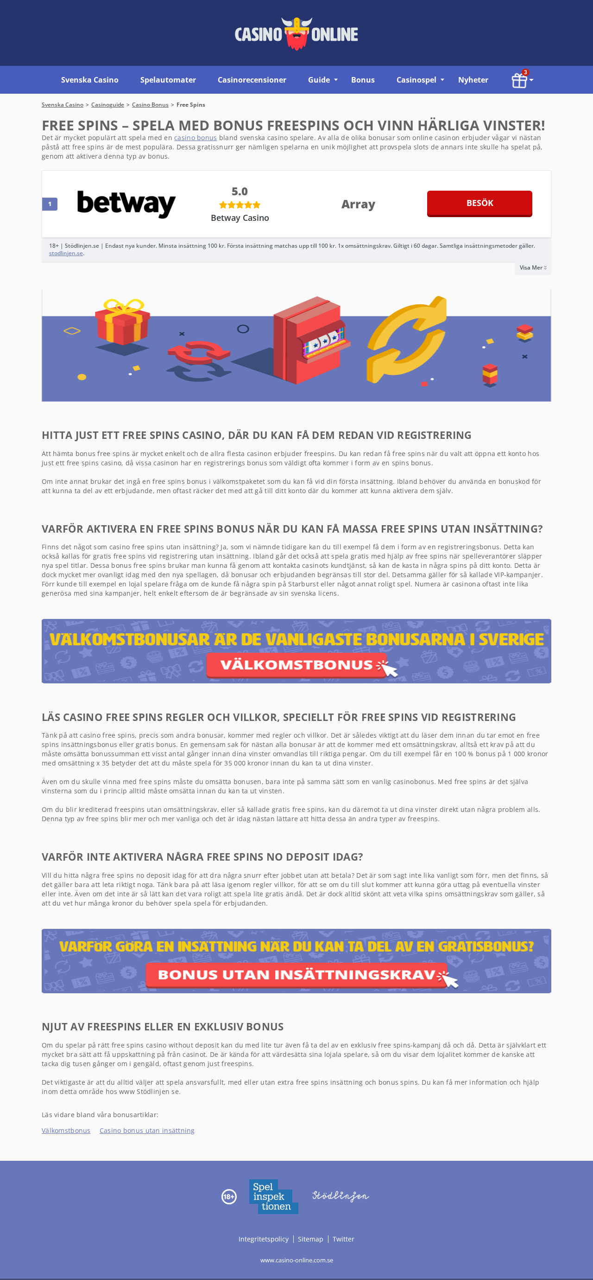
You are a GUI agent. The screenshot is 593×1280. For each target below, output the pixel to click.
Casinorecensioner (252, 80)
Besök (480, 202)
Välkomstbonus (66, 1130)
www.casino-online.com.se (296, 1259)
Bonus (363, 80)
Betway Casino (240, 217)
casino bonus (195, 137)
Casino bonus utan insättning (147, 1130)
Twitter (343, 1238)
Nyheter (473, 80)
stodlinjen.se (66, 253)
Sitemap (310, 1238)
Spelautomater (168, 80)
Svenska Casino (90, 80)
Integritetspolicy (264, 1238)
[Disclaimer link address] (273, 1195)
